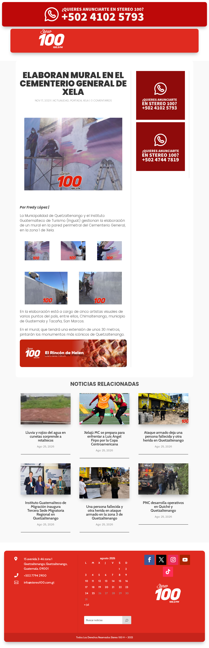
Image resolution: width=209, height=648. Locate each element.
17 (86, 587)
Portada (76, 100)
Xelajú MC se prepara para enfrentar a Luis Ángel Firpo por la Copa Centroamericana (104, 438)
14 (113, 581)
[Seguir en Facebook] (149, 560)
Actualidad (61, 100)
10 (86, 581)
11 (93, 581)
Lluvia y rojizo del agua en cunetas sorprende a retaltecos (46, 436)
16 (126, 581)
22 (120, 587)
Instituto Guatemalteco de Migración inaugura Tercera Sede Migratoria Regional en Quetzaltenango (45, 510)
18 (93, 587)
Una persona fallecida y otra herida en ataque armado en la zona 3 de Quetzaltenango (104, 512)
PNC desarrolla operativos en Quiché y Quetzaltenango (163, 506)
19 (99, 587)
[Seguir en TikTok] (168, 572)
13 (106, 581)
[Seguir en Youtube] (185, 560)
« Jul (86, 604)
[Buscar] (126, 620)
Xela (86, 100)
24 (86, 593)
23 (126, 587)
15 (120, 581)
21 (113, 587)
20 (106, 587)
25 (93, 593)
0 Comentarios (101, 100)
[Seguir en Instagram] (173, 560)
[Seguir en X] (161, 560)
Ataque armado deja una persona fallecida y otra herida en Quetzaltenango (163, 436)
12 (99, 581)
